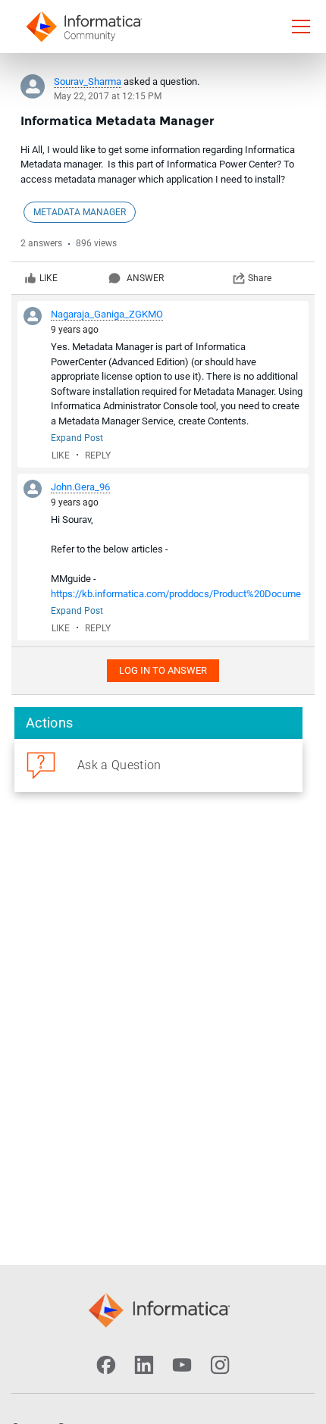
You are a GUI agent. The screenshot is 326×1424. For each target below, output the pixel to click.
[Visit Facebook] (106, 1365)
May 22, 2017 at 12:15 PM (107, 96)
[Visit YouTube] (182, 1365)
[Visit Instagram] (220, 1365)
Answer (145, 278)
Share (259, 278)
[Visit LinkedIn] (144, 1365)
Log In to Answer (163, 670)
